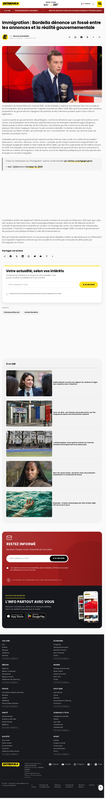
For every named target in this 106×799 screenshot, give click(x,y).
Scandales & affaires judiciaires (13, 692)
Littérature (5, 653)
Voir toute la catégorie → (10, 658)
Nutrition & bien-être (9, 719)
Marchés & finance (60, 650)
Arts (3, 645)
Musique (5, 650)
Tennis (56, 751)
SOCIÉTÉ (6, 737)
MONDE (57, 665)
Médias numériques (9, 671)
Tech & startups (59, 653)
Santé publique (7, 716)
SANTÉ (5, 713)
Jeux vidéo (57, 722)
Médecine (5, 725)
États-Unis (57, 677)
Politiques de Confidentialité (44, 786)
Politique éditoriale (57, 786)
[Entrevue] (12, 4)
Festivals (5, 656)
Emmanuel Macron (12, 312)
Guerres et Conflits (60, 674)
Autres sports (58, 746)
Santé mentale (7, 722)
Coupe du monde (59, 743)
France (56, 695)
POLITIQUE (58, 689)
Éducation (5, 749)
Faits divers (6, 740)
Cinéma (4, 647)
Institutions (57, 703)
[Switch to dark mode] (100, 788)
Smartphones (58, 725)
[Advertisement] (53, 337)
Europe (56, 679)
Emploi (56, 656)
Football (56, 740)
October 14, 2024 (34, 167)
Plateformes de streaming (11, 679)
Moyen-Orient (58, 671)
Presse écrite (6, 674)
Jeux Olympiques (59, 749)
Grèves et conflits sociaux (10, 751)
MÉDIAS (5, 665)
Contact (91, 785)
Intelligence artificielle (61, 716)
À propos (34, 786)
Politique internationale (61, 669)
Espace (56, 719)
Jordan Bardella (31, 312)
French (87, 3)
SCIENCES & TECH (61, 713)
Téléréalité (5, 701)
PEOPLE (5, 689)
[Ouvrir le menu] (99, 4)
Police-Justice (7, 743)
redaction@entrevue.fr (32, 773)
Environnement (7, 746)
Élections (57, 698)
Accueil (4, 15)
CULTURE (6, 641)
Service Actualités (21, 36)
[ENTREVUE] (10, 770)
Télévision (5, 669)
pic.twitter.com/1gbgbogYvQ (78, 161)
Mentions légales (82, 786)
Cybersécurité (58, 727)
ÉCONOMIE (58, 641)
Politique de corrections (69, 786)
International (58, 692)
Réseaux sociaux (7, 677)
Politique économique (61, 647)
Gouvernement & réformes (62, 701)
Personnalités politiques (10, 703)
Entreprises (57, 645)
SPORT (56, 737)
